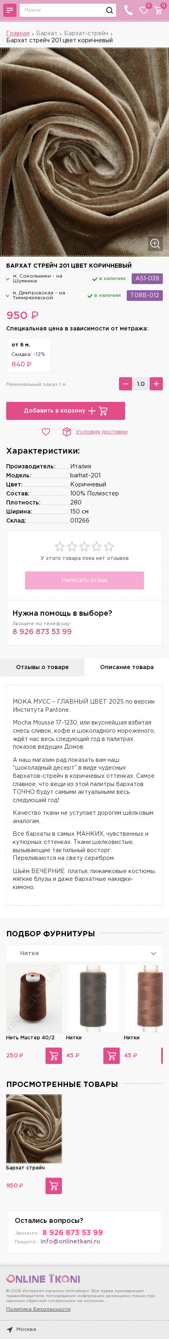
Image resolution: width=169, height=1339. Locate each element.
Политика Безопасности (38, 1309)
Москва (26, 1329)
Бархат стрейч (25, 1168)
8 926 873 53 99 (42, 632)
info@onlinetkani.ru (70, 1241)
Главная (18, 33)
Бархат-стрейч (86, 33)
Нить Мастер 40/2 (30, 1038)
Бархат (46, 33)
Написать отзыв (84, 580)
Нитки (74, 1038)
